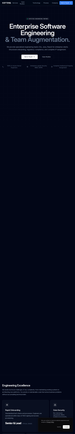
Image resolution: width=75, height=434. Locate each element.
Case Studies (22, 3)
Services (15, 3)
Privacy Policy (50, 422)
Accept (66, 427)
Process (46, 3)
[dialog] (55, 425)
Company (55, 3)
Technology (36, 3)
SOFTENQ (6, 3)
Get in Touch (65, 3)
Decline (59, 427)
